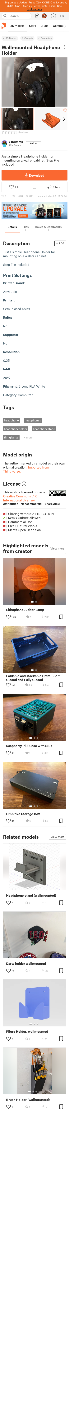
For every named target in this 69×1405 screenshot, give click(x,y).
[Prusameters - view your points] (44, 15)
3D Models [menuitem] (17, 25)
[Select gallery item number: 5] (40, 887)
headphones (33, 420)
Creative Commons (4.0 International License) (31, 499)
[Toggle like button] (8, 617)
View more (57, 548)
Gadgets (28, 38)
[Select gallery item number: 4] (38, 887)
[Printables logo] (4, 25)
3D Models (11, 38)
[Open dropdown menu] (64, 47)
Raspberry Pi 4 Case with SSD (29, 746)
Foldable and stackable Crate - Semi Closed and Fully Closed (34, 677)
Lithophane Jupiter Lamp (25, 609)
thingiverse (11, 437)
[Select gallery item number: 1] (32, 602)
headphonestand (44, 429)
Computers (46, 38)
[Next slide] (63, 119)
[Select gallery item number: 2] (36, 602)
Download (36, 175)
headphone (11, 420)
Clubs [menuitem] (44, 25)
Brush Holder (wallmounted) (28, 1099)
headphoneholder (15, 429)
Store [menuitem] (32, 25)
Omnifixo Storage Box (23, 814)
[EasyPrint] (37, 15)
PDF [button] (61, 243)
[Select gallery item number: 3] (37, 738)
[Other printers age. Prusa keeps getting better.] (34, 210)
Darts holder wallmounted (26, 963)
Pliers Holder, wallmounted (27, 1031)
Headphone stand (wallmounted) (31, 895)
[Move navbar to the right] (65, 26)
